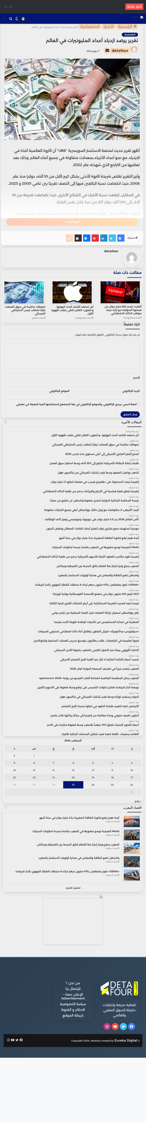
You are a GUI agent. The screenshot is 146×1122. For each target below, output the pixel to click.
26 (93, 784)
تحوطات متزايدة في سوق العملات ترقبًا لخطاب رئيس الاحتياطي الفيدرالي (25, 310)
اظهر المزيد (73, 221)
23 (14, 777)
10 (132, 770)
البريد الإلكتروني (131, 391)
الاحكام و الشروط (73, 1010)
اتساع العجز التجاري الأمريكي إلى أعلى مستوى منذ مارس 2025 (72, 7)
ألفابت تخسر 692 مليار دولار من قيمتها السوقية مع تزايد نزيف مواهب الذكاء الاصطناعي (123, 310)
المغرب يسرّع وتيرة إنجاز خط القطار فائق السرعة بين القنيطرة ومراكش (78, 844)
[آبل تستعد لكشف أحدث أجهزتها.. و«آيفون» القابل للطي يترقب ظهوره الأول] (72, 292)
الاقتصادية (90, 26)
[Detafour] (136, 18)
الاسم (136, 377)
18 (112, 777)
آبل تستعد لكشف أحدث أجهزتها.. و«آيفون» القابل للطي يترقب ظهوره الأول (72, 310)
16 (14, 770)
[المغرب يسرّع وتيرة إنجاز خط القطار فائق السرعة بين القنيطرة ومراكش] (132, 848)
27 (73, 784)
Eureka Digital (125, 1040)
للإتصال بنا (73, 989)
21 (53, 777)
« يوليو (138, 801)
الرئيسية (125, 26)
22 (34, 777)
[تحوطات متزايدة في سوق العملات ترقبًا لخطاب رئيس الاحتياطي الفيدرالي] (24, 292)
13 (73, 770)
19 (93, 777)
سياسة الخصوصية (73, 1004)
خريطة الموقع (73, 1015)
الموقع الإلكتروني (59, 391)
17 (132, 777)
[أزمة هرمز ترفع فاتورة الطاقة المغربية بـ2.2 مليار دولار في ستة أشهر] (132, 821)
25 (112, 784)
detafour (120, 50)
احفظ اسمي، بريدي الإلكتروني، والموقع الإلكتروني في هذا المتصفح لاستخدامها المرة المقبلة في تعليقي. (76, 404)
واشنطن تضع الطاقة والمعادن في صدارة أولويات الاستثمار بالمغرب (78, 857)
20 (73, 777)
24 (131, 784)
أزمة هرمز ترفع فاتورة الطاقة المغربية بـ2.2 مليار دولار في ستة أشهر (79, 817)
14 (53, 770)
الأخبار (109, 26)
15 (34, 770)
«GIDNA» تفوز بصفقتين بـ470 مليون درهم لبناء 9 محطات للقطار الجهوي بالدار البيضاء (67, 871)
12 (93, 770)
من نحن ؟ (73, 983)
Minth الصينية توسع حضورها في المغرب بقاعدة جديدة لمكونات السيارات (75, 831)
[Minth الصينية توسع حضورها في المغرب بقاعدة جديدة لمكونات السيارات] (132, 834)
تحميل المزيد (73, 887)
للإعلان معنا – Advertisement (73, 996)
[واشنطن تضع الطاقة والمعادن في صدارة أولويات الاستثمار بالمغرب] (132, 861)
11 (112, 770)
